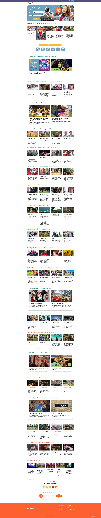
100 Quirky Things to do (70, 509)
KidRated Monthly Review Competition (62, 507)
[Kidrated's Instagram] (47, 487)
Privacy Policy (53, 515)
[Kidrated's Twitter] (50, 487)
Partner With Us (61, 505)
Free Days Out (69, 507)
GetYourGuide (33, 479)
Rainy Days (60, 509)
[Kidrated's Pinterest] (53, 487)
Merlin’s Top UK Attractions (69, 511)
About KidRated (69, 505)
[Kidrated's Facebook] (44, 487)
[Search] (69, 0)
